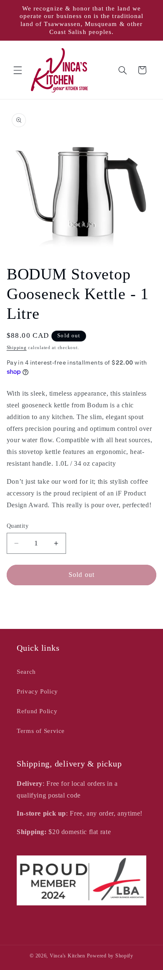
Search (26, 671)
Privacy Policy (37, 691)
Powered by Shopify (110, 955)
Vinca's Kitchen (67, 955)
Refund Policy (37, 711)
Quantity (17, 526)
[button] (17, 70)
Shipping (17, 347)
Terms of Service (41, 731)
